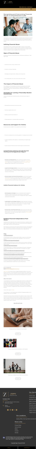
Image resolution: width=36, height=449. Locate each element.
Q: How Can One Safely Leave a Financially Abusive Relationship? (14, 250)
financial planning (8, 178)
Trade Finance (32, 412)
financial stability (28, 212)
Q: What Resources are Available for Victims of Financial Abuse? (14, 254)
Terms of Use (18, 427)
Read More (18, 333)
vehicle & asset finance (26, 162)
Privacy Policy (18, 425)
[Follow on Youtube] (16, 410)
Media (16, 429)
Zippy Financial (6, 271)
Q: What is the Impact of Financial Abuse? (10, 245)
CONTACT (29, 7)
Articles (16, 432)
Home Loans (32, 395)
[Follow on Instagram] (10, 410)
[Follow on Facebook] (8, 410)
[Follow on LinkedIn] (12, 410)
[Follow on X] (14, 410)
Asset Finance (32, 403)
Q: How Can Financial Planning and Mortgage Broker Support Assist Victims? (16, 258)
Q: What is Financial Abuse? (8, 235)
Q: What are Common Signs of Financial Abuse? (11, 240)
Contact (16, 430)
